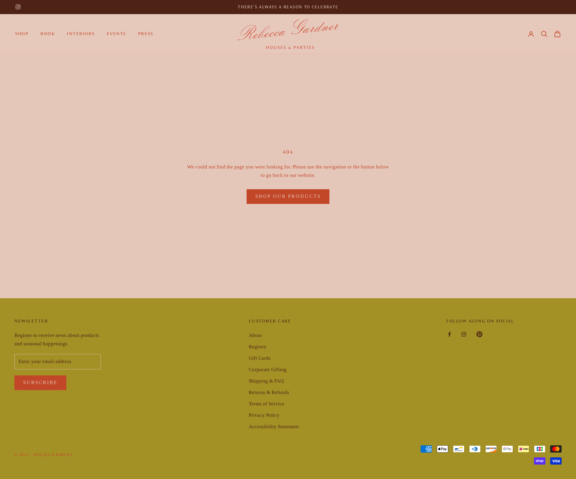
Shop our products (288, 196)
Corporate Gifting (267, 369)
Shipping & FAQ (266, 381)
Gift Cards (260, 358)
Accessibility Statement (274, 426)
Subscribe (40, 382)
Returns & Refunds (269, 392)
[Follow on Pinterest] (479, 334)
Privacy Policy (264, 415)
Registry (258, 347)
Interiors (81, 34)
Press (145, 34)
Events (116, 34)
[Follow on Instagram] (18, 7)
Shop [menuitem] (21, 34)
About (255, 335)
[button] (544, 34)
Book (47, 34)
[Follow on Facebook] (449, 334)
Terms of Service (266, 404)
